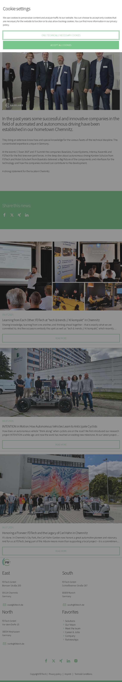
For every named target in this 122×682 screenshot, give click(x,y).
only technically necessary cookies (61, 35)
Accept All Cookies (61, 45)
